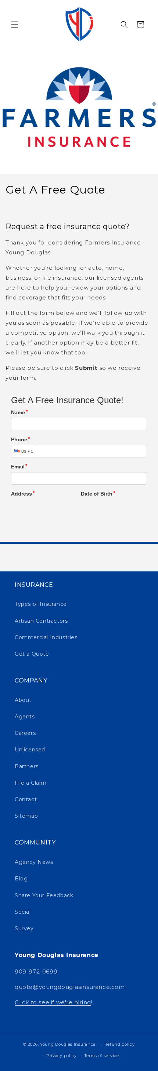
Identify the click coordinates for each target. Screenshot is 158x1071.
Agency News (34, 862)
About (23, 700)
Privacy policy (61, 1055)
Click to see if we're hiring (53, 1002)
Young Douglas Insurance (68, 1044)
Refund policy (119, 1044)
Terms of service (101, 1055)
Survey (24, 928)
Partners (27, 766)
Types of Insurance (41, 604)
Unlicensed (30, 749)
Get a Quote (32, 654)
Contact (26, 799)
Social (23, 912)
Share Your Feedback (44, 895)
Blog (21, 878)
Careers (25, 733)
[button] (15, 24)
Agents (25, 716)
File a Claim (30, 783)
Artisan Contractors (41, 621)
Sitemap (26, 816)
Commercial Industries (46, 637)
